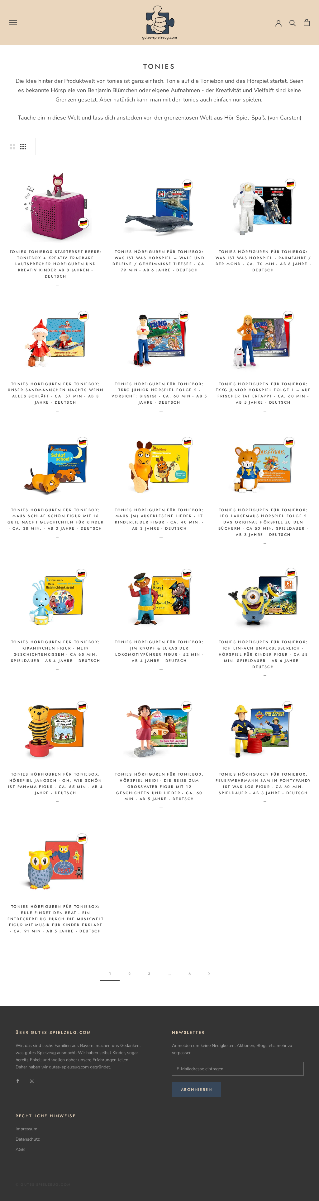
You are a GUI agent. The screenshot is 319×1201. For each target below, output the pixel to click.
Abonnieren (196, 1089)
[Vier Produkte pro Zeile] (23, 146)
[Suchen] (292, 22)
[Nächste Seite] (209, 974)
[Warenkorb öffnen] (307, 22)
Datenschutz (28, 1139)
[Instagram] (32, 1080)
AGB (20, 1149)
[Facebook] (18, 1080)
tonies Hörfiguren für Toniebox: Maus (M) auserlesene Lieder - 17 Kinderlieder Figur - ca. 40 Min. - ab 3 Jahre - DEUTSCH (159, 519)
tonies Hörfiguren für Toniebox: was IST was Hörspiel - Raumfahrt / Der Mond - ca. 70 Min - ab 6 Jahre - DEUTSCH (264, 261)
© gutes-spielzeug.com (43, 1184)
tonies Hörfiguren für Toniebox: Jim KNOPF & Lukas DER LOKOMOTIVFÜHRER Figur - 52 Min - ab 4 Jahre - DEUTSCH (159, 651)
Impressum (26, 1129)
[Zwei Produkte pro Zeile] (12, 146)
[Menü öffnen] (13, 22)
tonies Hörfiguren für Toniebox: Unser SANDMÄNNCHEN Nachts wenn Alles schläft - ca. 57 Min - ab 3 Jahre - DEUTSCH (55, 393)
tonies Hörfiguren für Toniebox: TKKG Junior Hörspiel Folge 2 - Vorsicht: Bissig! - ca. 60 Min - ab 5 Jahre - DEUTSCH (159, 393)
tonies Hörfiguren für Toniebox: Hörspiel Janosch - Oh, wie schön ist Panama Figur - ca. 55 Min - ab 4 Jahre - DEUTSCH (55, 783)
